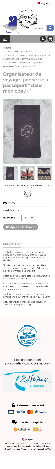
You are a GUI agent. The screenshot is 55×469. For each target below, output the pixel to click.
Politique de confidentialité (33, 446)
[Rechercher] (50, 28)
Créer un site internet (32, 449)
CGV (48, 449)
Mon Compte (11, 449)
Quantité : (9, 217)
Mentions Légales (15, 443)
